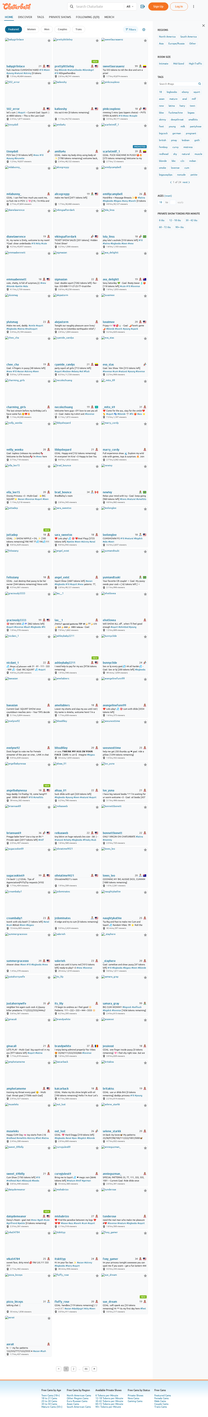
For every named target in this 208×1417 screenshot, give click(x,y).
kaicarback (62, 1088)
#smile (32, 325)
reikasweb (61, 833)
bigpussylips (165, 174)
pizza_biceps (14, 1301)
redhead (163, 154)
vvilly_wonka (14, 449)
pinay (174, 140)
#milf (41, 840)
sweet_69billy (15, 1173)
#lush (43, 1351)
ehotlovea (109, 620)
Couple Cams (161, 1404)
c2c (182, 161)
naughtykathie (112, 918)
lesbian (186, 140)
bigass (191, 112)
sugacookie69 (15, 875)
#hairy (69, 1266)
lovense (175, 167)
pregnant (191, 133)
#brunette (19, 158)
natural (186, 154)
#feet (38, 1138)
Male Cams (160, 1401)
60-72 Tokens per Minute (109, 1404)
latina (172, 105)
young (172, 126)
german (176, 133)
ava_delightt (111, 279)
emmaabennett (16, 279)
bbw (161, 112)
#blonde (63, 70)
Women (31, 29)
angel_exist (62, 577)
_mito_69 (109, 407)
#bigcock (126, 1007)
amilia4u (60, 151)
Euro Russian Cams (77, 1401)
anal (184, 99)
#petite (19, 286)
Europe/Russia (176, 43)
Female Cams (161, 1398)
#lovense (135, 286)
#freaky (87, 840)
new (161, 105)
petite (194, 174)
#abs (25, 286)
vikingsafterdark (65, 236)
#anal (92, 541)
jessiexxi (108, 1046)
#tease (64, 1223)
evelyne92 (13, 747)
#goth (40, 1220)
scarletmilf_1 (111, 151)
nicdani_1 (12, 662)
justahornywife (16, 1003)
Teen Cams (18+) (50, 1395)
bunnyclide (110, 662)
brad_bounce (63, 492)
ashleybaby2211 (65, 662)
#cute (44, 243)
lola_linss (109, 236)
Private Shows (135, 1395)
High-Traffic (195, 63)
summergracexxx (17, 961)
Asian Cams (73, 1404)
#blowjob (26, 1180)
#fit (131, 414)
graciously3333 (16, 620)
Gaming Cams (135, 1401)
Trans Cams (160, 1406)
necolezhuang (64, 407)
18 (160, 92)
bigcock (163, 133)
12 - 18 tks (175, 220)
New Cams (133, 1398)
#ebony (75, 371)
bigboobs (172, 92)
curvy (175, 147)
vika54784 (13, 1259)
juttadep (12, 534)
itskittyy (60, 1259)
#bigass (117, 201)
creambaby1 (14, 918)
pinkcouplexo (111, 108)
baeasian (12, 705)
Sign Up (158, 6)
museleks (12, 1131)
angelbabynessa (16, 790)
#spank (134, 329)
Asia (161, 43)
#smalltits (141, 499)
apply (180, 202)
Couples (62, 29)
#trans (123, 499)
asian (162, 99)
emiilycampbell (112, 194)
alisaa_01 (60, 790)
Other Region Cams (77, 1398)
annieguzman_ (112, 1173)
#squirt (21, 112)
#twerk (132, 201)
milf (194, 99)
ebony (185, 92)
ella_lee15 (13, 492)
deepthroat (177, 119)
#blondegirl (88, 70)
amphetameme (16, 1088)
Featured (13, 29)
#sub (93, 840)
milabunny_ (13, 194)
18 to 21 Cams (49, 1398)
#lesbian (66, 371)
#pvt (19, 1180)
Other (192, 43)
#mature (71, 1180)
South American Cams (79, 1406)
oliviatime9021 (64, 875)
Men (46, 29)
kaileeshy (61, 108)
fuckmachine (176, 112)
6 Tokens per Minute (106, 1395)
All (128, 6)
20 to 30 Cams (49, 1401)
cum (186, 167)
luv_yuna (108, 790)
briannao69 (13, 833)
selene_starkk (112, 1131)
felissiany (12, 577)
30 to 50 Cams (49, 1404)
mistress (188, 147)
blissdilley (61, 747)
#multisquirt (31, 329)
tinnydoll (12, 151)
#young (10, 73)
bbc (174, 161)
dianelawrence (16, 236)
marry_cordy (111, 449)
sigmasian (61, 279)
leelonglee (110, 534)
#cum (115, 371)
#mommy (107, 840)
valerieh (60, 961)
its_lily (59, 1003)
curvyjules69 (63, 1173)
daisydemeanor (16, 1216)
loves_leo (109, 875)
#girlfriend (11, 1223)
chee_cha (12, 364)
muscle (198, 154)
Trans (79, 29)
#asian (20, 371)
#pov (74, 1138)
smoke (162, 167)
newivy (107, 492)
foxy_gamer (110, 1259)
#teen (47, 70)
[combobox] (95, 7)
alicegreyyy (62, 194)
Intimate (163, 63)
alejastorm (61, 322)
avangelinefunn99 (114, 705)
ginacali (11, 1046)
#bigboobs (108, 201)
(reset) (168, 195)
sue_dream (110, 1301)
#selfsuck (137, 1007)
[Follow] (49, 40)
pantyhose (196, 126)
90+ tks (180, 227)
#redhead (11, 1138)
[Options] (143, 29)
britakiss (108, 1088)
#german (86, 1180)
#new (126, 116)
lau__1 (59, 620)
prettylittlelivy (64, 66)
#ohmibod (123, 627)
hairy (182, 105)
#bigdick (138, 538)
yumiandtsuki (111, 577)
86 (86, 1369)
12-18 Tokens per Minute (109, 1398)
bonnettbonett (112, 833)
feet (161, 126)
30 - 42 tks (191, 220)
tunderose (109, 1216)
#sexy (125, 201)
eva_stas (108, 364)
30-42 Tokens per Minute (109, 1401)
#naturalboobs (74, 70)
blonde (163, 161)
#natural (18, 73)
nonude (181, 174)
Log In (179, 6)
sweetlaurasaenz (114, 66)
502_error (13, 108)
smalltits (193, 119)
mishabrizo (62, 1216)
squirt (197, 92)
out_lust (60, 1131)
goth (197, 140)
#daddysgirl (77, 1308)
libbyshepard (63, 449)
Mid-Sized (178, 63)
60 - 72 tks (165, 227)
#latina (141, 197)
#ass (139, 414)
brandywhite (63, 1046)
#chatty (67, 840)
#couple (133, 116)
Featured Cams (162, 1395)
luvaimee (109, 322)
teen (192, 105)
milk (183, 126)
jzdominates (62, 918)
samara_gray (111, 1003)
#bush (27, 627)
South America (188, 36)
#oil (81, 371)
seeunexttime (112, 747)
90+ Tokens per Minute (108, 1406)
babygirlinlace (15, 66)
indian (192, 161)
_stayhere (109, 961)
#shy (38, 243)
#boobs (35, 1180)
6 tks (161, 220)
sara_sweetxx (63, 534)
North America (167, 36)
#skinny (27, 73)
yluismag (12, 322)
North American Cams (79, 1395)
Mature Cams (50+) (51, 1406)
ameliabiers (62, 705)
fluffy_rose (62, 1301)
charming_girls (16, 407)
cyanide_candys (65, 364)
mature (173, 99)
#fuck (87, 371)
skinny (162, 119)
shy (175, 154)
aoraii (10, 1344)
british (162, 140)
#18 (41, 70)
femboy (163, 147)
